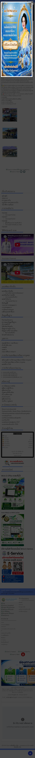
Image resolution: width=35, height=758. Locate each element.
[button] (32, 2)
